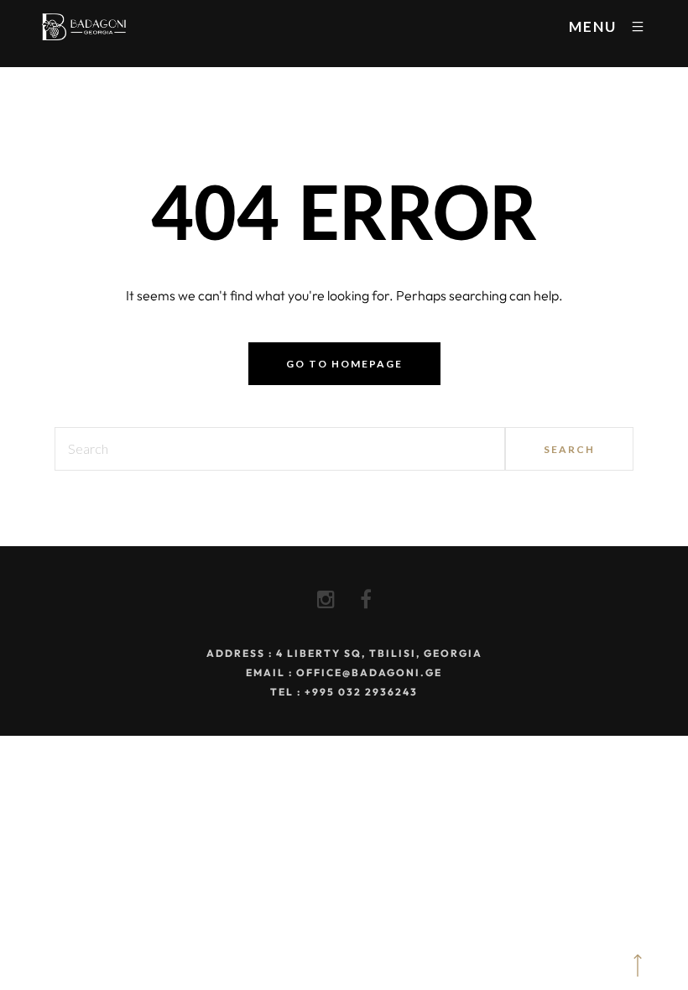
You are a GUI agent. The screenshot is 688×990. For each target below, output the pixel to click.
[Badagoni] (84, 26)
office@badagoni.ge (369, 672)
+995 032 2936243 (361, 691)
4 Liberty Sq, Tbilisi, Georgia (379, 653)
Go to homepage (344, 363)
